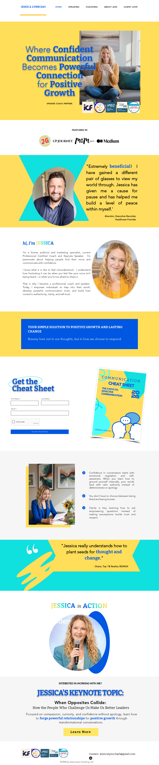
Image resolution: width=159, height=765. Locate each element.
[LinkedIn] (90, 758)
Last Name (45, 399)
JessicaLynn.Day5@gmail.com (117, 753)
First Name (15, 399)
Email (13, 409)
